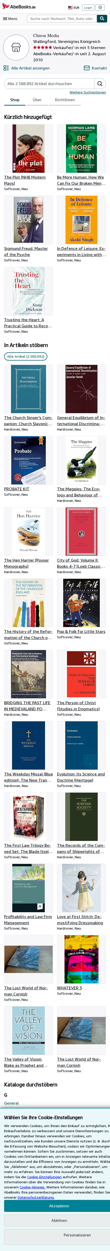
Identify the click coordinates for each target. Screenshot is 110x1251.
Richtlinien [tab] (65, 99)
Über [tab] (37, 99)
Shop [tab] (14, 99)
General (11, 1103)
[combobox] (62, 18)
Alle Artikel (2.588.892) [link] (25, 356)
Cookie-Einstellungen (44, 1177)
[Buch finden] (102, 18)
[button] (100, 83)
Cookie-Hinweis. (32, 1187)
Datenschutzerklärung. (36, 1197)
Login (88, 7)
